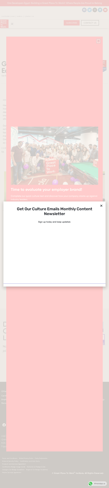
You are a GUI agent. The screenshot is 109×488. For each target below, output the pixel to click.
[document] (54, 244)
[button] (101, 205)
